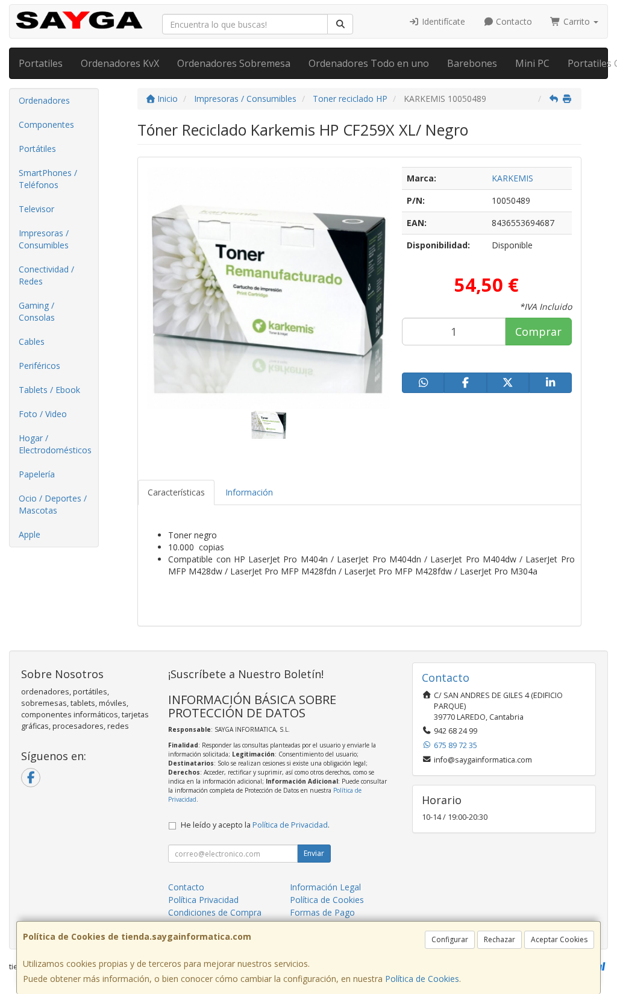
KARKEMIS (512, 178)
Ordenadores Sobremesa (233, 63)
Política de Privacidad (290, 825)
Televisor (36, 209)
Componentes (46, 124)
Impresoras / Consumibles (44, 239)
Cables (32, 341)
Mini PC (532, 63)
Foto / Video (43, 414)
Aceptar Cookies (559, 939)
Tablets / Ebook (49, 389)
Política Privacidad (203, 899)
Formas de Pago (322, 912)
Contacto (512, 21)
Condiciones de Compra (215, 912)
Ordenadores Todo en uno (368, 63)
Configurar (449, 939)
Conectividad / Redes (46, 275)
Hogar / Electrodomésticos (55, 444)
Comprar (538, 331)
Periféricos (39, 365)
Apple (29, 534)
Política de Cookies (422, 978)
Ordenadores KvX (120, 63)
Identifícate (442, 21)
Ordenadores (44, 100)
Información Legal (325, 887)
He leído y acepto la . (255, 825)
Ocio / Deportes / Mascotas (53, 504)
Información (249, 492)
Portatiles (41, 63)
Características (176, 492)
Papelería (37, 474)
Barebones (472, 63)
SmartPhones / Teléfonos (48, 178)
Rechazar (499, 939)
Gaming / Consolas (37, 311)
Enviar (314, 853)
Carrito (576, 21)
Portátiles (37, 148)
